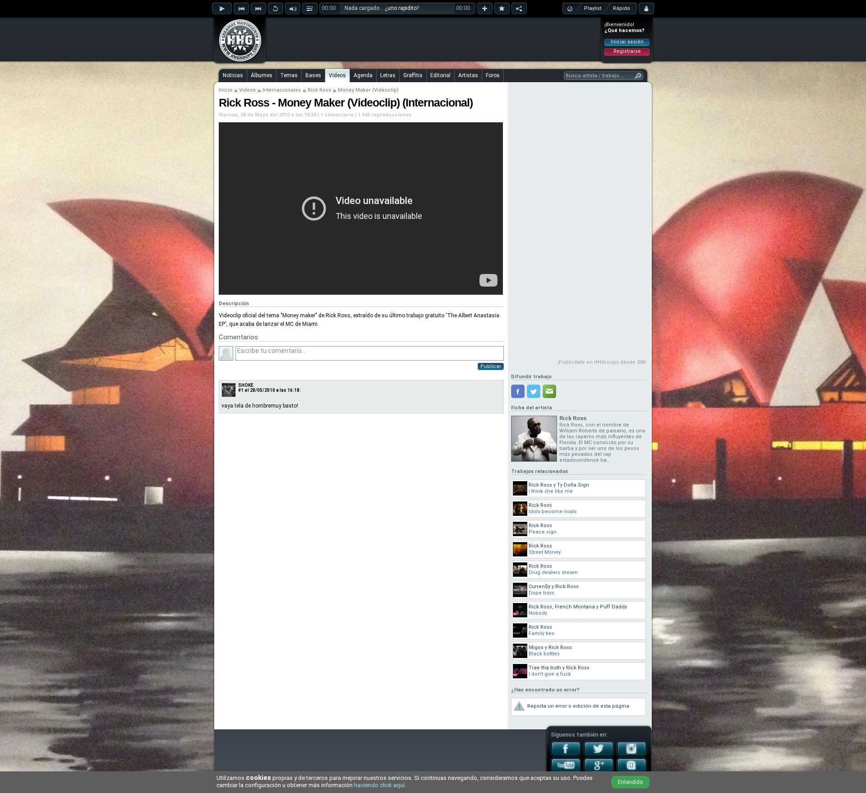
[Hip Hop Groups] (237, 61)
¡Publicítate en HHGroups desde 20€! (601, 362)
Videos (337, 75)
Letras (388, 75)
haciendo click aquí (379, 785)
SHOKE (245, 385)
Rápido (621, 8)
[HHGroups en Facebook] (566, 754)
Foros (493, 75)
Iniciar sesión (627, 42)
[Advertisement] (433, 39)
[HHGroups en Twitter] (599, 754)
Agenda (363, 75)
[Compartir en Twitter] (533, 391)
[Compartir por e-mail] (549, 391)
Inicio (225, 90)
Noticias (233, 75)
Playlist (592, 8)
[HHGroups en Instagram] (632, 754)
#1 (241, 390)
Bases (313, 75)
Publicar (490, 366)
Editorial (440, 75)
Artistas (468, 75)
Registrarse (627, 51)
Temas (289, 75)
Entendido (630, 782)
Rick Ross (319, 90)
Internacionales (282, 90)
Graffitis (413, 75)
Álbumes (261, 75)
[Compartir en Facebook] (518, 391)
